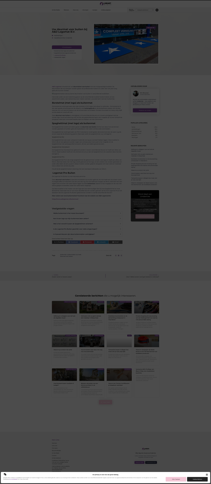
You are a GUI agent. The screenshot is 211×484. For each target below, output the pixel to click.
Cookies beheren (197, 479)
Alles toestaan (176, 479)
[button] (207, 475)
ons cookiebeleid (13, 479)
